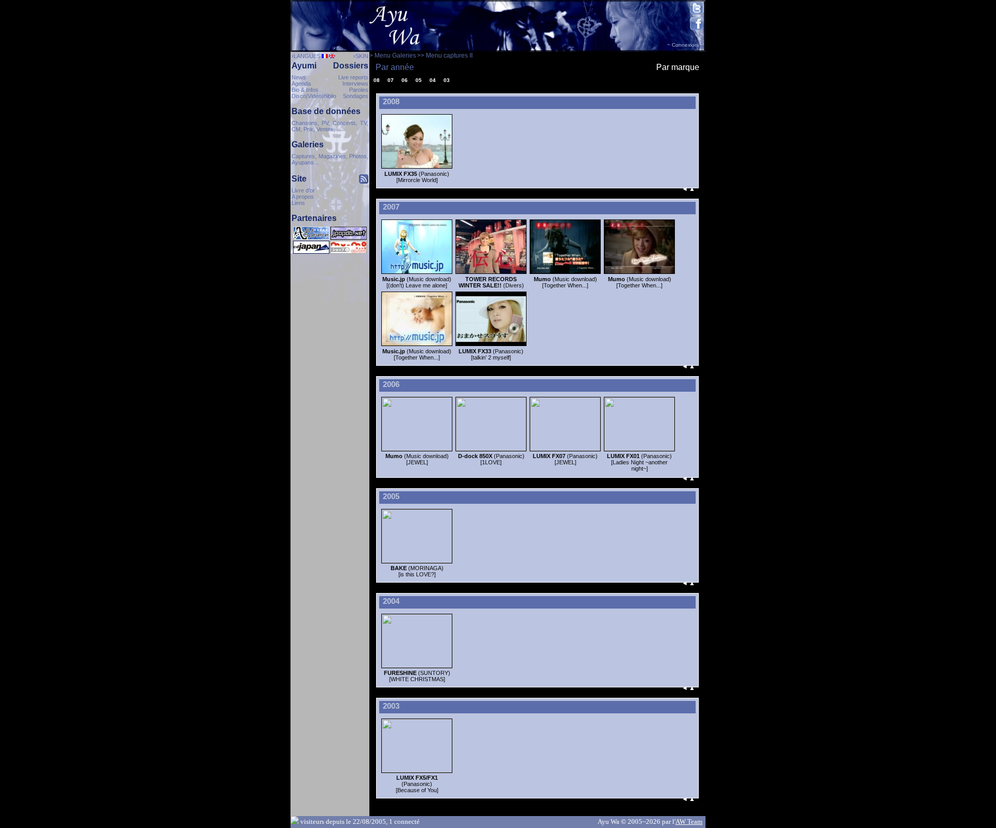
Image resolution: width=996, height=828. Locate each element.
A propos (303, 197)
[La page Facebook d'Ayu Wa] (696, 28)
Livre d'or (303, 190)
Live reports (353, 77)
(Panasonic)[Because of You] (417, 784)
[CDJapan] (311, 252)
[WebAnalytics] (330, 261)
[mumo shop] (348, 252)
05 (419, 80)
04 (433, 80)
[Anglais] (331, 56)
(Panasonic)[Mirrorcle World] (416, 177)
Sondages (355, 96)
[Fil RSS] (363, 180)
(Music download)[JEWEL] (417, 459)
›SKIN (360, 56)
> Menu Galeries (392, 55)
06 (405, 80)
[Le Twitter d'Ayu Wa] (696, 14)
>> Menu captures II (445, 55)
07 (391, 80)
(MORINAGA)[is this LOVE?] (417, 571)
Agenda (301, 83)
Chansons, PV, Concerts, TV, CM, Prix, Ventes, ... (330, 126)
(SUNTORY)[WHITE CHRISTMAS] (417, 676)
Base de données (326, 111)
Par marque (677, 67)
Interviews (355, 83)
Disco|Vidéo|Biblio (314, 96)
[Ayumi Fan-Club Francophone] (311, 237)
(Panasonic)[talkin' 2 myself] (491, 354)
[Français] (324, 56)
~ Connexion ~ (684, 45)
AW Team (688, 821)
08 (377, 80)
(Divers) (491, 282)
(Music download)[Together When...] (565, 282)
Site (299, 178)
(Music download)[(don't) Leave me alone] (416, 282)
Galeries (308, 144)
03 (447, 80)
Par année (395, 67)
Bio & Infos (305, 90)
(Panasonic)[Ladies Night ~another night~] (639, 462)
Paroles (358, 90)
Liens (298, 203)
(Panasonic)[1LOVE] (491, 459)
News (299, 77)
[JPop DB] (348, 237)
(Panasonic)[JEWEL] (565, 459)
